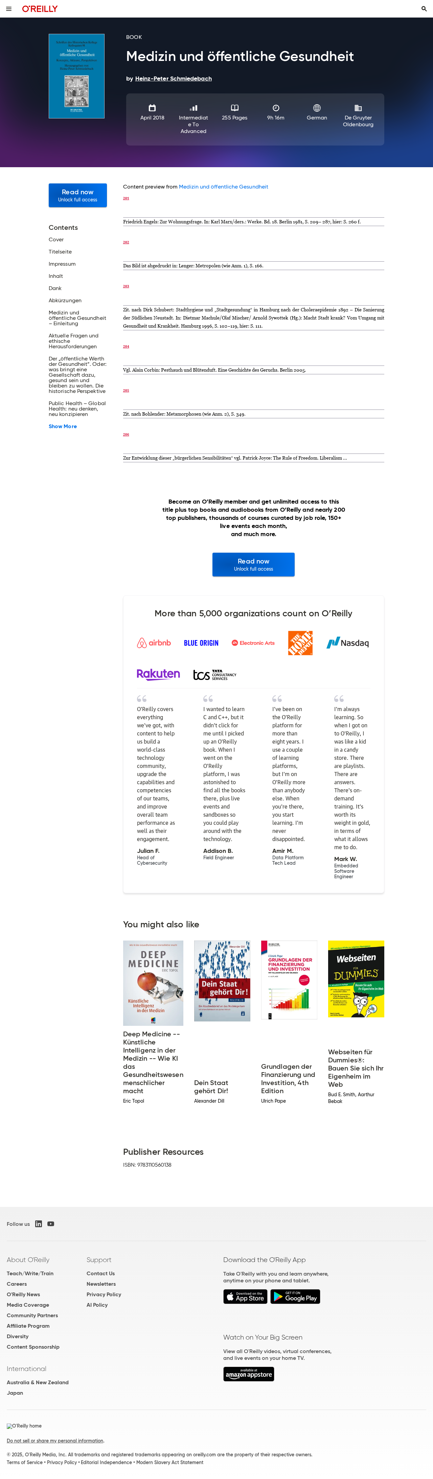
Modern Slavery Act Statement (169, 1462)
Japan (15, 1392)
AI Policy (97, 1304)
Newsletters (101, 1283)
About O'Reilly (28, 1260)
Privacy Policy (104, 1294)
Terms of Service (25, 1462)
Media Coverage (28, 1304)
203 (126, 286)
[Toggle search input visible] (424, 9)
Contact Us (101, 1273)
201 (126, 198)
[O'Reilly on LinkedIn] (38, 1223)
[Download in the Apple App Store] (245, 1302)
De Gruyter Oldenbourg (358, 121)
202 (126, 242)
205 (126, 390)
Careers (17, 1283)
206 (126, 434)
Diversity (17, 1336)
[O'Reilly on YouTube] (50, 1223)
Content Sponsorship (33, 1346)
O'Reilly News (23, 1294)
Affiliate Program (28, 1325)
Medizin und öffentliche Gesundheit (223, 186)
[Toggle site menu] (9, 9)
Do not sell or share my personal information (55, 1441)
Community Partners (32, 1315)
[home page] (40, 9)
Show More (63, 426)
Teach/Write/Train (30, 1273)
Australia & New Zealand (38, 1382)
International (26, 1369)
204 (126, 346)
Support (99, 1260)
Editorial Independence (106, 1462)
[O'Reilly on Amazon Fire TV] (248, 1379)
